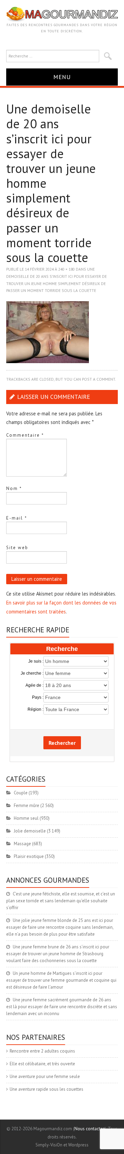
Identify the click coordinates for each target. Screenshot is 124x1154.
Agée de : (34, 685)
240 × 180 (66, 269)
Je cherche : (32, 673)
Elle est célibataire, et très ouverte (42, 1064)
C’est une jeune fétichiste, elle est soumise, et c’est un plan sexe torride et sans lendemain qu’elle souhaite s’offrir (60, 901)
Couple (21, 793)
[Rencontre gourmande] (62, 14)
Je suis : (35, 661)
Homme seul (26, 818)
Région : (35, 709)
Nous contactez (89, 1129)
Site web (17, 548)
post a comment (98, 379)
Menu (62, 77)
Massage (22, 844)
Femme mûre (26, 805)
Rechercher (62, 742)
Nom (14, 488)
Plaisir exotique (29, 856)
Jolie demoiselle (30, 831)
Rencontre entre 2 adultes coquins (42, 1051)
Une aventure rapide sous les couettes (46, 1089)
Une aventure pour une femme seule (45, 1076)
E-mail (16, 518)
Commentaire (25, 435)
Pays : (37, 697)
